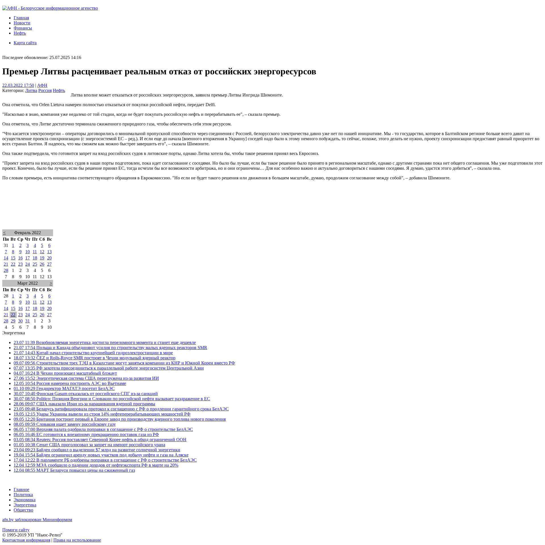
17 (27, 257)
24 (27, 264)
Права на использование (77, 540)
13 (49, 251)
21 (6, 264)
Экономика (24, 499)
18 (35, 257)
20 (49, 257)
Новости (22, 22)
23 (20, 264)
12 (42, 251)
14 (6, 257)
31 (27, 320)
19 (42, 257)
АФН (42, 85)
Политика (23, 494)
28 (6, 270)
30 (20, 320)
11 (35, 251)
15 (13, 257)
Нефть (20, 33)
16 (20, 257)
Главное (21, 489)
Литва (31, 90)
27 (49, 264)
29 (13, 320)
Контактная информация (26, 540)
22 (13, 264)
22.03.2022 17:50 (18, 85)
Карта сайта (25, 42)
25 (35, 264)
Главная (21, 17)
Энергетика (25, 504)
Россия (45, 90)
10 (27, 251)
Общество (23, 510)
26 (42, 264)
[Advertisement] (172, 212)
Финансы (23, 28)
